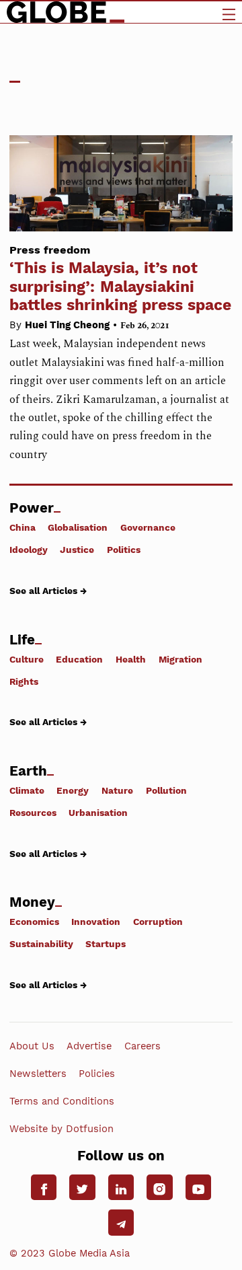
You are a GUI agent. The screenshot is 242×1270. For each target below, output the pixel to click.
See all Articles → (48, 590)
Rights (23, 681)
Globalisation (78, 527)
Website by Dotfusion (61, 1129)
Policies (97, 1074)
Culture (26, 659)
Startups (105, 943)
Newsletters (38, 1074)
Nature (117, 790)
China (22, 527)
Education (79, 659)
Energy (72, 790)
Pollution (166, 790)
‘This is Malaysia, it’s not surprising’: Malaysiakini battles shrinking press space (120, 279)
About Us (31, 1046)
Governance (147, 527)
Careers (142, 1046)
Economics (34, 921)
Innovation (95, 921)
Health (131, 659)
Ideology (28, 549)
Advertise (89, 1046)
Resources (32, 812)
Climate (26, 790)
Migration (180, 659)
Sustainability (41, 943)
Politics (123, 549)
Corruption (158, 921)
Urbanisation (98, 812)
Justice (77, 549)
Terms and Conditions (61, 1101)
